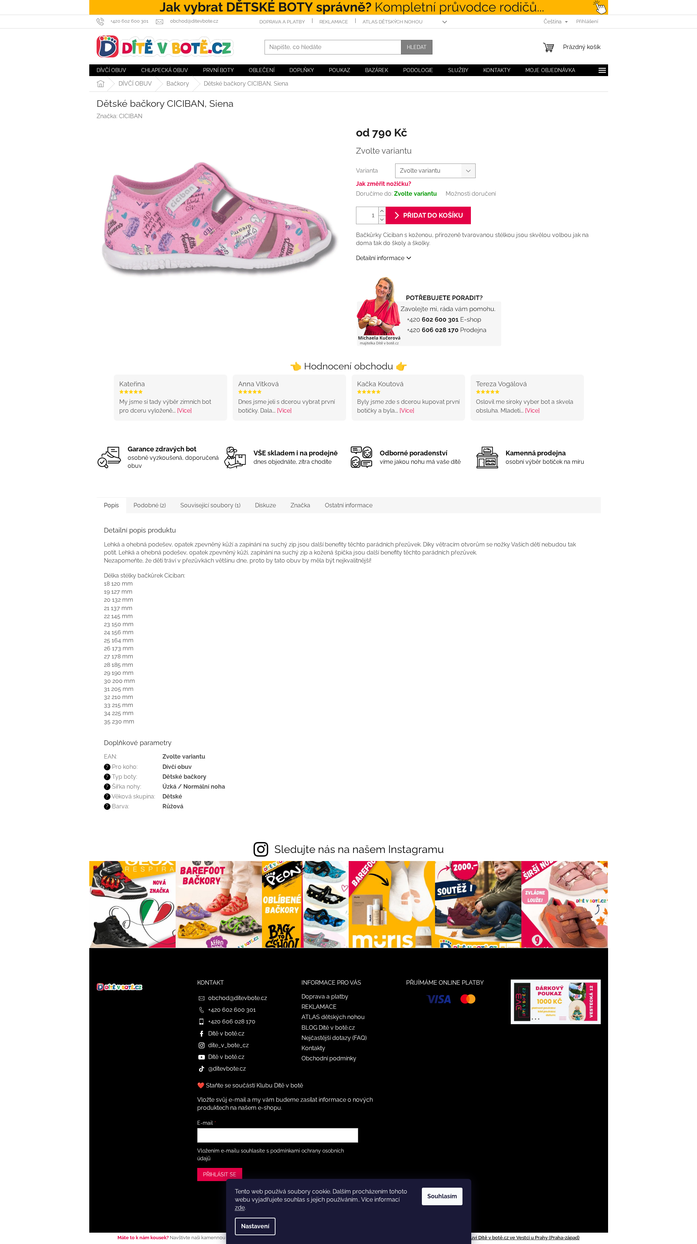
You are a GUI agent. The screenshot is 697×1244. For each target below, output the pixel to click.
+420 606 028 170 (231, 1021)
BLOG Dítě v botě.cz (328, 1027)
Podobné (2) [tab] (150, 505)
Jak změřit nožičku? (383, 183)
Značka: (119, 116)
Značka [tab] (300, 505)
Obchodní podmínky (328, 1058)
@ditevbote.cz (227, 1068)
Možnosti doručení (471, 193)
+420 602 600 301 (232, 1009)
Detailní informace (380, 258)
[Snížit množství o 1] (382, 219)
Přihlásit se (219, 1174)
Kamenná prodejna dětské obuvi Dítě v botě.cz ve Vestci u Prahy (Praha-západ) (492, 1237)
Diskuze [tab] (265, 505)
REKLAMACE (333, 22)
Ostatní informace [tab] (348, 505)
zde (240, 1207)
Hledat (417, 47)
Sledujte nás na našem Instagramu (359, 849)
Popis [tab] (111, 505)
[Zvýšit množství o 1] (382, 211)
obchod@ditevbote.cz (237, 998)
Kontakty (313, 1048)
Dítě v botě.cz (226, 1033)
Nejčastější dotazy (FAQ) (334, 1037)
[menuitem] (111, 70)
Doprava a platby (282, 22)
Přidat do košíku (433, 215)
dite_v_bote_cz (228, 1045)
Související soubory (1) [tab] (210, 505)
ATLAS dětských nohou (393, 22)
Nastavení (255, 1226)
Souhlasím (442, 1196)
